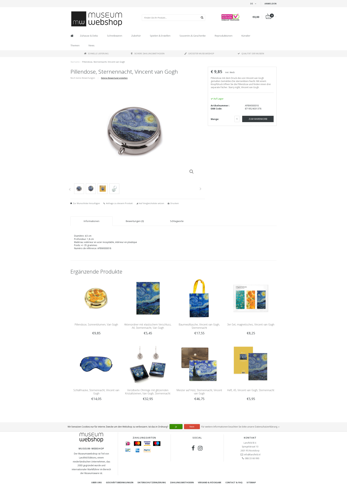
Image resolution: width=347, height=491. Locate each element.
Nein (192, 426)
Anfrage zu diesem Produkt (119, 203)
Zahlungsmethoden (182, 482)
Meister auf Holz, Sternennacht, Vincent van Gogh (199, 391)
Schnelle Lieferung (98, 53)
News (91, 45)
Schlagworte (177, 221)
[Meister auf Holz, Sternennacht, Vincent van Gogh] (199, 363)
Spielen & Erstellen (160, 35)
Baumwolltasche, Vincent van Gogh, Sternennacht (199, 326)
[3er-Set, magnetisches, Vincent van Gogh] (251, 298)
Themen (75, 45)
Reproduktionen (223, 35)
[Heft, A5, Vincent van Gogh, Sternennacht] (251, 363)
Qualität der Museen (252, 53)
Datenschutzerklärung (152, 482)
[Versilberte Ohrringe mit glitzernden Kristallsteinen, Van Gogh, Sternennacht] (148, 363)
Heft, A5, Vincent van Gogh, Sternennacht (250, 390)
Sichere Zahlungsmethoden (149, 53)
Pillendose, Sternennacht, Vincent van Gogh (103, 61)
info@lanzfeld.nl (252, 454)
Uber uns (96, 482)
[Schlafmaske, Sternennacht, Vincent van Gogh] (96, 363)
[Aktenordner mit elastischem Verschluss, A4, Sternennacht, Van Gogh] (148, 298)
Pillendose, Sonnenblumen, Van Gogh (96, 324)
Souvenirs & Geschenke (192, 35)
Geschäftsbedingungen (119, 482)
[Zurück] (70, 189)
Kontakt (250, 437)
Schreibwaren (114, 35)
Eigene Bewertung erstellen (114, 78)
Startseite (75, 61)
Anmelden (271, 3)
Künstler (245, 35)
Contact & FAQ (233, 482)
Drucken (174, 203)
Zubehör (136, 35)
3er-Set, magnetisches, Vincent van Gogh (250, 324)
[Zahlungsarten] (127, 443)
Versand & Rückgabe (209, 482)
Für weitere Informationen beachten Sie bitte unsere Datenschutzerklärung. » (240, 426)
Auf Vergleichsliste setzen (151, 203)
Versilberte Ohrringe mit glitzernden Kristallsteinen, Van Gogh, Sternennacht (147, 391)
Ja (176, 426)
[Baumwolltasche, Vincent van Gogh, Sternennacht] (199, 298)
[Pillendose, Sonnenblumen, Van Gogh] (96, 298)
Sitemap (251, 482)
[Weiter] (200, 189)
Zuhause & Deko (89, 35)
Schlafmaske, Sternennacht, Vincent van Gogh (96, 391)
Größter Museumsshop (201, 53)
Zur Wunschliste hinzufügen (86, 203)
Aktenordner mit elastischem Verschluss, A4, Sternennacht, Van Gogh (147, 326)
